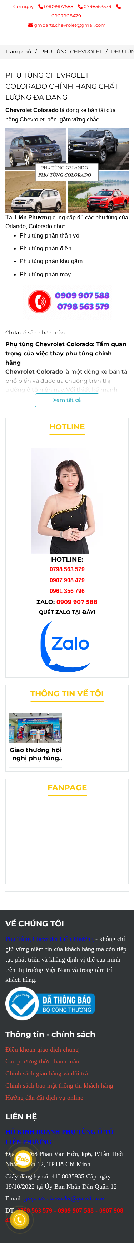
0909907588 (59, 6)
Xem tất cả (67, 400)
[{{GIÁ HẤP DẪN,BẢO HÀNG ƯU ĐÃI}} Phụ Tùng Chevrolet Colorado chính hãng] (67, 644)
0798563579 (98, 6)
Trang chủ (18, 51)
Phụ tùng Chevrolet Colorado (49, 344)
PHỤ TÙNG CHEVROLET (71, 51)
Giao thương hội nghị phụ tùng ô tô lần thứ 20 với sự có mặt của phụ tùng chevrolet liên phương (35, 754)
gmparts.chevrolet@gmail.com (70, 25)
